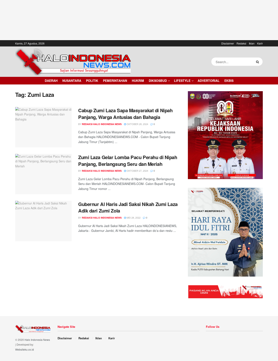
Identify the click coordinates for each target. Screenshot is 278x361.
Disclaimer (227, 43)
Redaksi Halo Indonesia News (102, 124)
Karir (260, 43)
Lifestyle (182, 80)
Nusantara (71, 80)
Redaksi (241, 43)
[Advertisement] (139, 19)
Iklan (252, 43)
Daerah (51, 80)
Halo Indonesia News (37, 339)
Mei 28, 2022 (133, 217)
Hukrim (138, 80)
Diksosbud (158, 80)
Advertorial (209, 80)
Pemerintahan (115, 80)
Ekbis (228, 80)
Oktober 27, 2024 (137, 170)
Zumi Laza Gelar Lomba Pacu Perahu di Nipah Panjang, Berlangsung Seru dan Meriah (127, 160)
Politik (92, 80)
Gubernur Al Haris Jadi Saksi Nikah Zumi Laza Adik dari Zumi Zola (128, 207)
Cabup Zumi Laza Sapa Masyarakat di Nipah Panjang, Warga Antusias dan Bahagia (125, 113)
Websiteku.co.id (24, 349)
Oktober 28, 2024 (137, 124)
